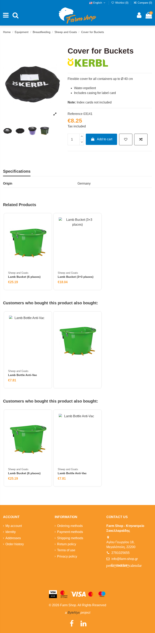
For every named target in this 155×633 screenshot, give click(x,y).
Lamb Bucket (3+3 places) (75, 276)
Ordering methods (70, 526)
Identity (10, 532)
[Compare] (44, 231)
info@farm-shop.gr (124, 559)
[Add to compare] (141, 139)
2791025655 (120, 553)
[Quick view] (44, 239)
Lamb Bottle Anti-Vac (22, 375)
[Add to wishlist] (125, 139)
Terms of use (66, 550)
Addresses (13, 538)
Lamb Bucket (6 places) (24, 276)
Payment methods (70, 532)
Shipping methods (70, 538)
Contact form (119, 565)
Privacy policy (67, 556)
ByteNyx (74, 612)
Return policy (66, 544)
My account (13, 526)
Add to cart (104, 139)
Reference (75, 114)
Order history (14, 544)
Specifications (16, 171)
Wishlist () (121, 2)
